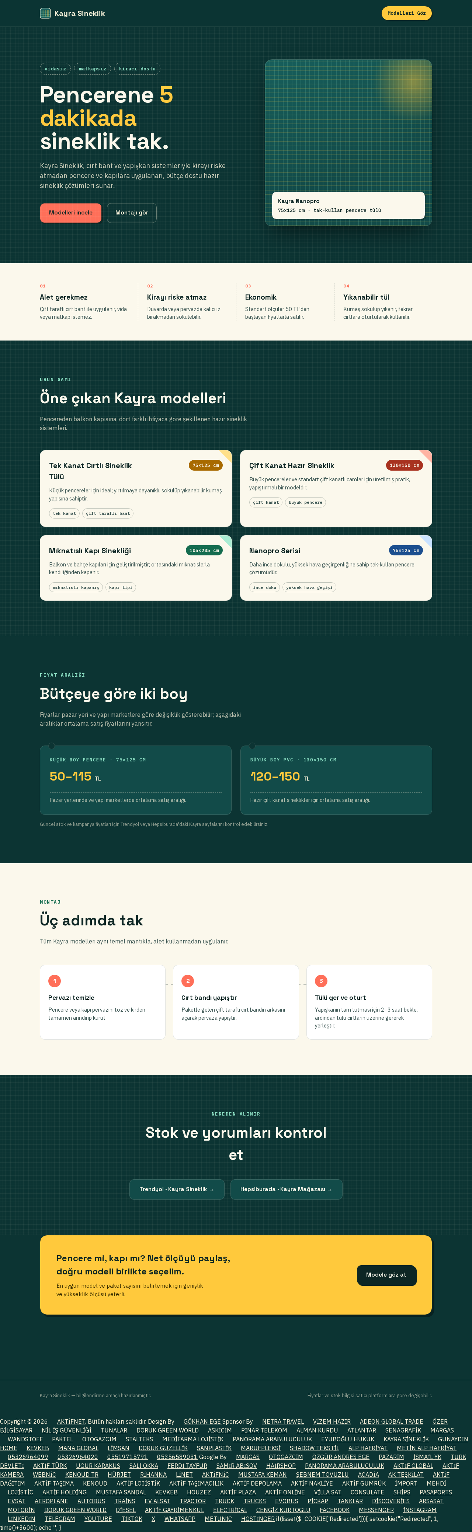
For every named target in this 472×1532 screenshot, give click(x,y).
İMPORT (406, 1483)
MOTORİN (21, 1510)
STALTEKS (139, 1439)
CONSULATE (367, 1492)
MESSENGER (376, 1510)
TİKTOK (131, 1518)
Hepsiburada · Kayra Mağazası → (286, 1189)
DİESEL (126, 1510)
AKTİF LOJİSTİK (138, 1483)
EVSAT (16, 1501)
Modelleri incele (71, 212)
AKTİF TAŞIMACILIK (196, 1483)
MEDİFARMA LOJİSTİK (192, 1439)
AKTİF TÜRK (50, 1465)
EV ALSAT (157, 1501)
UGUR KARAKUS (98, 1465)
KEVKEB (38, 1448)
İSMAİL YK (427, 1457)
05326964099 (28, 1457)
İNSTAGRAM (420, 1510)
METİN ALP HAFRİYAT (427, 1448)
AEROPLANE (51, 1501)
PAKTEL (62, 1439)
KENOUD (95, 1483)
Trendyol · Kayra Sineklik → (177, 1189)
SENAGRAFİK (403, 1430)
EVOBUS (286, 1501)
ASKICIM (220, 1430)
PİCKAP (318, 1501)
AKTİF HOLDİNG (64, 1492)
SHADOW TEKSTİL (314, 1448)
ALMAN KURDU (317, 1430)
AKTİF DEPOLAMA (257, 1483)
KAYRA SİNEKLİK (406, 1439)
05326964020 (78, 1457)
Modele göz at (386, 1274)
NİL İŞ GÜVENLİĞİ (66, 1430)
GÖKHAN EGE (203, 1421)
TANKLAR (350, 1501)
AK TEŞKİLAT (406, 1474)
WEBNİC (44, 1474)
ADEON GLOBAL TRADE (391, 1421)
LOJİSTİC (20, 1492)
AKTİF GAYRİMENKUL (174, 1510)
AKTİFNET (71, 1421)
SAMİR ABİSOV (236, 1465)
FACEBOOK (335, 1510)
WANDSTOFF (25, 1439)
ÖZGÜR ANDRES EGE (340, 1457)
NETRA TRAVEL (283, 1421)
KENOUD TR (81, 1474)
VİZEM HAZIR (332, 1421)
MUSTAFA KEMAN (262, 1474)
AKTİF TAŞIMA (54, 1483)
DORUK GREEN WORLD (167, 1430)
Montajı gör (131, 212)
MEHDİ (436, 1483)
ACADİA (368, 1474)
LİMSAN (118, 1448)
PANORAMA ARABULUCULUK (272, 1439)
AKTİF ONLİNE (285, 1492)
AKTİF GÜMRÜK (364, 1483)
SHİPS (401, 1492)
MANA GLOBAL (78, 1448)
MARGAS (442, 1430)
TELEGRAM (60, 1518)
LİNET (184, 1474)
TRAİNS (124, 1501)
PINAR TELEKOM (264, 1430)
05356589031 (177, 1457)
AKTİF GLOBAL (413, 1465)
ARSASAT (431, 1501)
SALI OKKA (143, 1465)
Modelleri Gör (407, 13)
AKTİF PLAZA (238, 1492)
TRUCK (224, 1501)
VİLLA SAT (327, 1492)
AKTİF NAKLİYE (312, 1483)
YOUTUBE (98, 1518)
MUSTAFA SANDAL (121, 1492)
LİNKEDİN (21, 1518)
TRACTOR (193, 1501)
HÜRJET (119, 1474)
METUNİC (218, 1518)
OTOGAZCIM (99, 1439)
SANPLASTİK (214, 1448)
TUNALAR (114, 1430)
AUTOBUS (91, 1501)
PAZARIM (391, 1457)
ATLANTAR (361, 1430)
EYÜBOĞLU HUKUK (347, 1439)
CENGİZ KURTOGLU (283, 1510)
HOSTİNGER (258, 1518)
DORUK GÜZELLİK (163, 1448)
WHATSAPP (179, 1518)
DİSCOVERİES (391, 1501)
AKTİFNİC (215, 1474)
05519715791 (127, 1457)
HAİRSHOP (281, 1465)
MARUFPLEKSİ (261, 1448)
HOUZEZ (199, 1492)
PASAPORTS (436, 1492)
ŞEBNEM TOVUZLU (322, 1474)
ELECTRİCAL (230, 1510)
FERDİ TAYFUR (187, 1465)
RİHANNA (153, 1474)
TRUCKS (254, 1501)
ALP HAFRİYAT (368, 1448)
